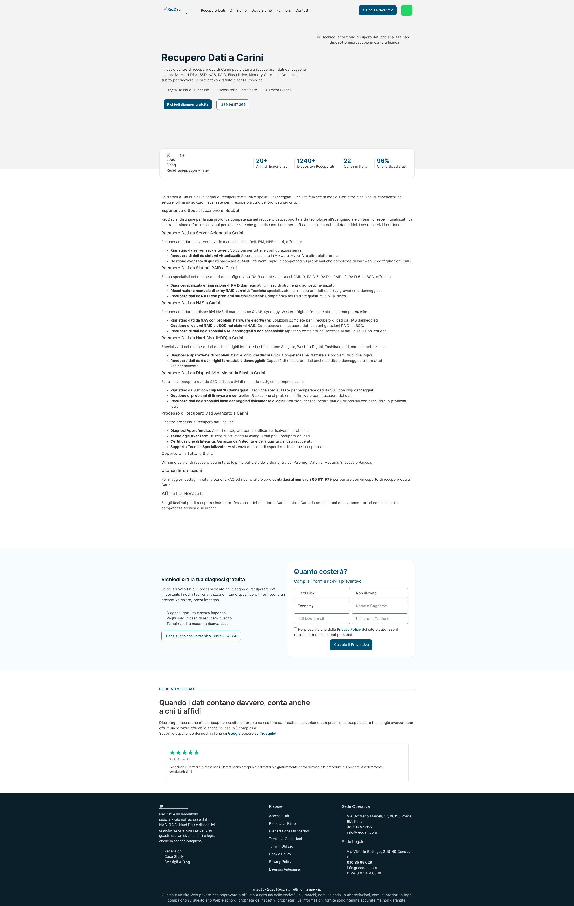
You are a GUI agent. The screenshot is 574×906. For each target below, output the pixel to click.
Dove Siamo (261, 10)
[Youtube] (193, 874)
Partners (283, 10)
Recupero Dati (213, 10)
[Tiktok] (201, 874)
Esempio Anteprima (284, 869)
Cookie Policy (280, 854)
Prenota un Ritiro (282, 824)
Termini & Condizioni (285, 839)
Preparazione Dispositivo (289, 831)
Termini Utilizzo (281, 846)
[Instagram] (210, 874)
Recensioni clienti (194, 171)
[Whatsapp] (406, 10)
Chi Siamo (238, 10)
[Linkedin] (184, 874)
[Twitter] (175, 874)
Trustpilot (268, 733)
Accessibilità (279, 816)
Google (234, 733)
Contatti (302, 10)
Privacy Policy (349, 629)
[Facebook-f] (166, 874)
